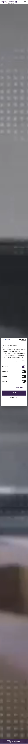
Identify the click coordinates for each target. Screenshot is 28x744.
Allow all (14, 392)
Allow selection (14, 397)
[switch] (24, 371)
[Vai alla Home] (9, 2)
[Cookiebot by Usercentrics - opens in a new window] (19, 340)
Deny (14, 402)
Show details (19, 387)
